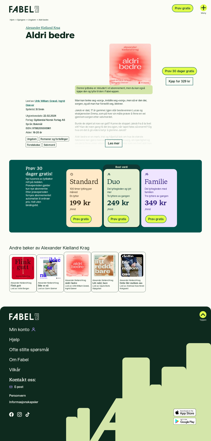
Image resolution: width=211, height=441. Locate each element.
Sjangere (21, 19)
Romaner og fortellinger (54, 139)
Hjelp (14, 339)
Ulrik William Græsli (46, 101)
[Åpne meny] (203, 7)
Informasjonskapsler (23, 402)
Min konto (19, 329)
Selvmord (49, 145)
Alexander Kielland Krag (43, 28)
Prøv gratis (182, 8)
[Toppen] (203, 314)
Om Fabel (19, 359)
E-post (18, 387)
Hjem (12, 19)
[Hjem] (24, 9)
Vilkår (15, 369)
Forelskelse (33, 145)
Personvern (17, 395)
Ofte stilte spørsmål (29, 349)
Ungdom (32, 19)
